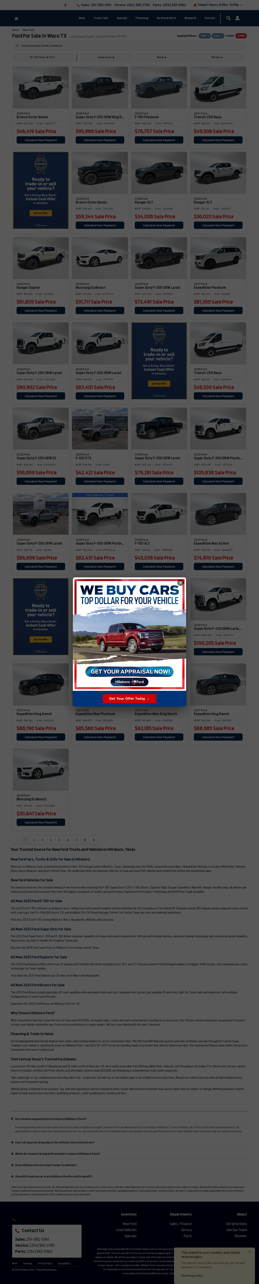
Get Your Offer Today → (129, 699)
